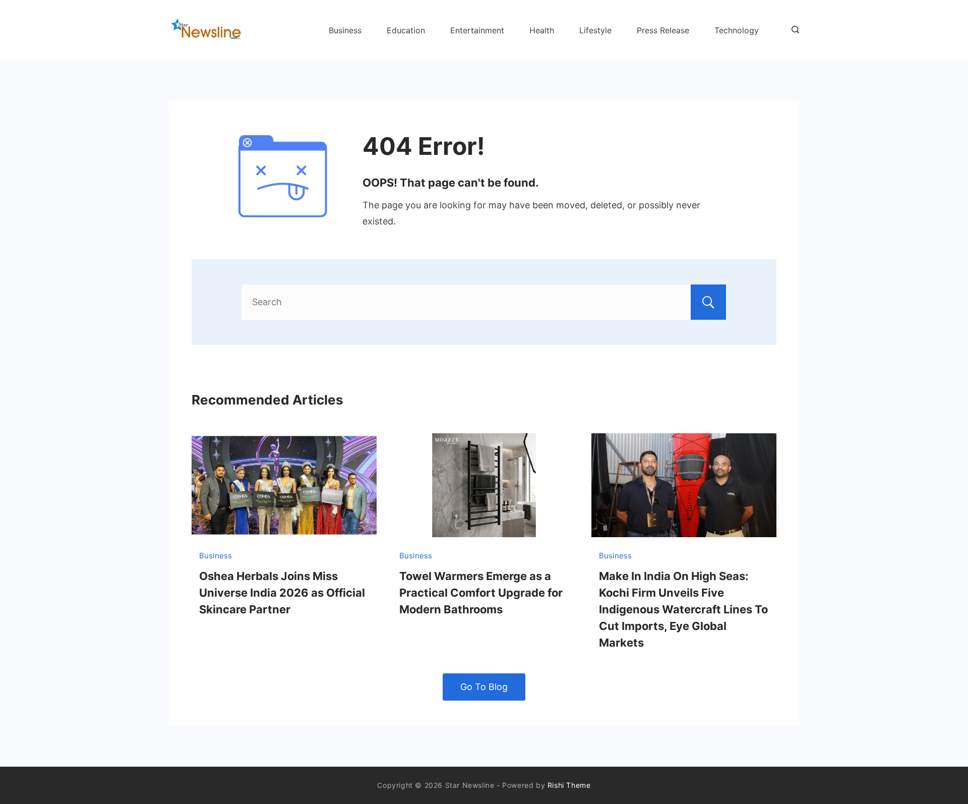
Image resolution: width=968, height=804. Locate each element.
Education (406, 30)
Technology (736, 30)
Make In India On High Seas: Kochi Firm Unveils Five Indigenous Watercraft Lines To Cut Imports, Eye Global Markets (683, 609)
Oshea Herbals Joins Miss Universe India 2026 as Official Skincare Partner (282, 592)
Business (345, 30)
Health (541, 30)
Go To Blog (484, 686)
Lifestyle (595, 30)
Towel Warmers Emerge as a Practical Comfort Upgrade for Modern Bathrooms (481, 592)
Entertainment (477, 30)
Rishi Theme (569, 785)
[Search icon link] (792, 30)
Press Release (663, 30)
